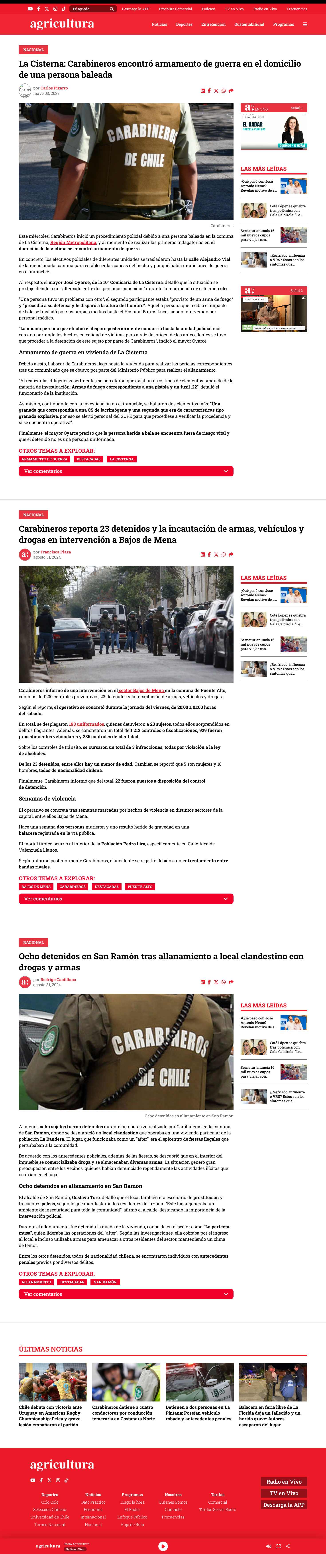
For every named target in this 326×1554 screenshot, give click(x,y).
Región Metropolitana (73, 242)
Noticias (159, 24)
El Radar (132, 1509)
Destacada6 (88, 459)
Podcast (208, 9)
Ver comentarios (43, 471)
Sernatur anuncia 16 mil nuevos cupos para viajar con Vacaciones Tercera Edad (257, 235)
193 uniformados (86, 724)
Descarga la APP (135, 8)
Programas (283, 24)
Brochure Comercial (175, 9)
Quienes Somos (173, 1502)
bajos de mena (36, 886)
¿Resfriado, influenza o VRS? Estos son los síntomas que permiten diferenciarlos (287, 259)
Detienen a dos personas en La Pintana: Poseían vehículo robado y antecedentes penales (198, 1412)
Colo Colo (50, 1502)
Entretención (213, 24)
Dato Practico (93, 1502)
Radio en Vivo (265, 9)
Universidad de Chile (49, 1517)
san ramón (105, 1282)
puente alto (140, 886)
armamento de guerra (44, 459)
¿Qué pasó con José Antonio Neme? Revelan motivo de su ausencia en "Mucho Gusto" (259, 185)
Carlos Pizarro (54, 88)
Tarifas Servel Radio (217, 1509)
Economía (93, 1509)
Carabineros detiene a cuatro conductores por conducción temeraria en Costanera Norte (123, 1412)
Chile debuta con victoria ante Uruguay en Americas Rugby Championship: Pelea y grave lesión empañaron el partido (50, 1415)
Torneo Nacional (49, 1524)
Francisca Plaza (56, 552)
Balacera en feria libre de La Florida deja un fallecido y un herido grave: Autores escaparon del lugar (269, 1415)
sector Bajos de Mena (141, 690)
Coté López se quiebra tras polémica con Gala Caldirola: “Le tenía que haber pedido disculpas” (288, 210)
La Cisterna (122, 459)
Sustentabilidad (249, 24)
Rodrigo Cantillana (58, 979)
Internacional (93, 1517)
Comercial (217, 1502)
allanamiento (36, 1282)
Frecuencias (297, 9)
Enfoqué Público (132, 1517)
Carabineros (73, 886)
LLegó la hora (132, 1502)
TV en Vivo (234, 9)
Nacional (33, 49)
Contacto (173, 1509)
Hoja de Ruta (132, 1524)
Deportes (184, 24)
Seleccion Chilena (49, 1509)
